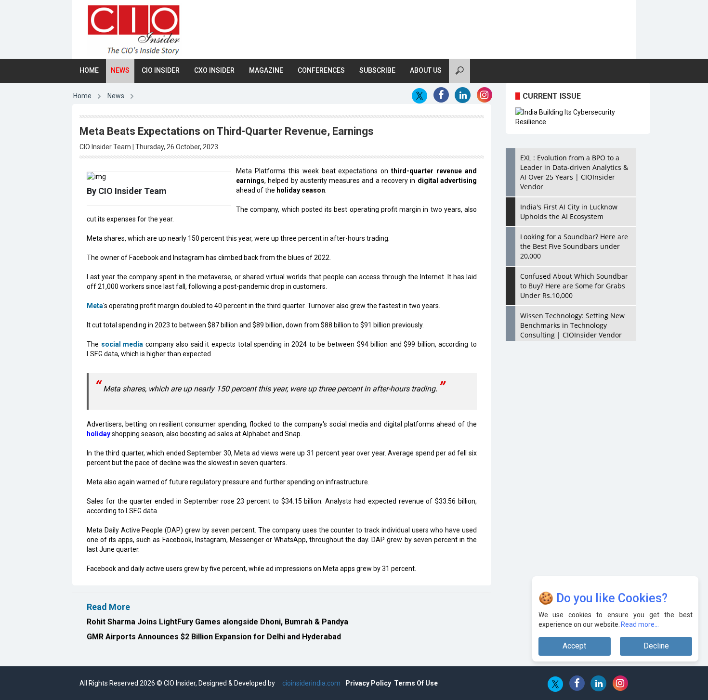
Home (89, 70)
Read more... (640, 624)
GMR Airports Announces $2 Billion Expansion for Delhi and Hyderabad (214, 636)
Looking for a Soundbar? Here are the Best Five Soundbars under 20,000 (574, 246)
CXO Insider (214, 70)
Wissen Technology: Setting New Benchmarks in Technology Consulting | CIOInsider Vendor (572, 325)
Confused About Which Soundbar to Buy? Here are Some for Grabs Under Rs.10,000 (574, 286)
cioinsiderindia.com (311, 683)
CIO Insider (161, 70)
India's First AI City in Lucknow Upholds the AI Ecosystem (568, 211)
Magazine (266, 70)
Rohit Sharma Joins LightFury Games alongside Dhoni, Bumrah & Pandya (217, 621)
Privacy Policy (368, 683)
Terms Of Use (416, 683)
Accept (574, 645)
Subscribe (377, 70)
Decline (656, 645)
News (120, 70)
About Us (426, 70)
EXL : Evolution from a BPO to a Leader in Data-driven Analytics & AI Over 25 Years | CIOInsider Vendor (574, 172)
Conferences (321, 70)
